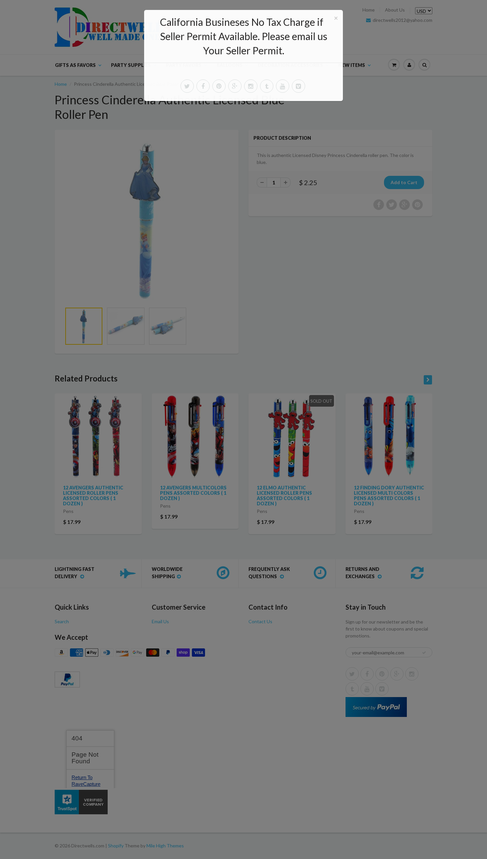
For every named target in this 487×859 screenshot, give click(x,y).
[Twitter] (187, 86)
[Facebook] (203, 86)
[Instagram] (250, 86)
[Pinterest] (219, 86)
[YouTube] (282, 86)
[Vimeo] (298, 86)
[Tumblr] (266, 86)
